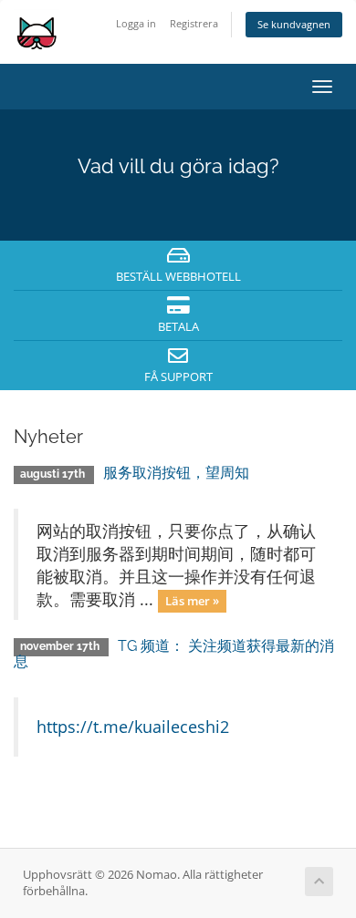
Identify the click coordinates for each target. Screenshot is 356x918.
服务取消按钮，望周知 (176, 472)
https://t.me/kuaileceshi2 (133, 726)
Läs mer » (192, 601)
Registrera (194, 23)
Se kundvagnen (293, 24)
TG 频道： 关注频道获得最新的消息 (174, 654)
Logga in (136, 23)
